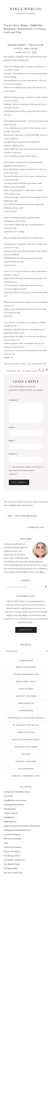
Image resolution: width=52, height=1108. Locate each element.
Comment (13, 400)
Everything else (26, 703)
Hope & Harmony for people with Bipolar (22, 826)
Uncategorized (26, 769)
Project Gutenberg (12, 851)
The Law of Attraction (13, 873)
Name (12, 427)
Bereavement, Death (26, 681)
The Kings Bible (11, 868)
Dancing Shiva (10, 809)
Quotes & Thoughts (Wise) (26, 740)
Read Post (26, 630)
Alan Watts (8, 796)
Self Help (26, 754)
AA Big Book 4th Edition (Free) (17, 792)
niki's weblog (26, 9)
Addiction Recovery (35, 371)
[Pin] (46, 369)
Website (13, 454)
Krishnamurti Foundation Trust (17, 830)
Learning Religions (12, 834)
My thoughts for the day (26, 725)
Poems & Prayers (26, 732)
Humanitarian (26, 711)
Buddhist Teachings (26, 696)
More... (43, 572)
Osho (6, 843)
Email (12, 441)
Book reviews (26, 689)
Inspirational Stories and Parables (26, 718)
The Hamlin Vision (12, 864)
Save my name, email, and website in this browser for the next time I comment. (26, 470)
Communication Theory (14, 805)
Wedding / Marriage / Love (26, 776)
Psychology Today (12, 856)
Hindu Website (10, 822)
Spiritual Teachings (26, 761)
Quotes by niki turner (26, 747)
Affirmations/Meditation (26, 674)
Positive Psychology (12, 847)
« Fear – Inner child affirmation (21, 516)
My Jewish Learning (12, 839)
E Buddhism (9, 817)
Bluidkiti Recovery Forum (15, 800)
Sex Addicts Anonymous (14, 860)
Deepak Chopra (11, 813)
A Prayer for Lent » (37, 527)
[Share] (38, 369)
